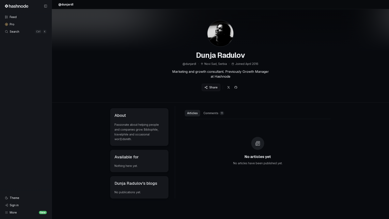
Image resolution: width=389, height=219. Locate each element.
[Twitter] (228, 87)
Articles (192, 113)
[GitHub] (236, 87)
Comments (213, 113)
